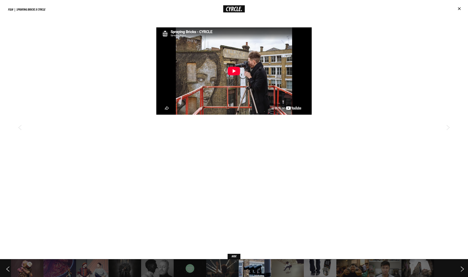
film (10, 9)
